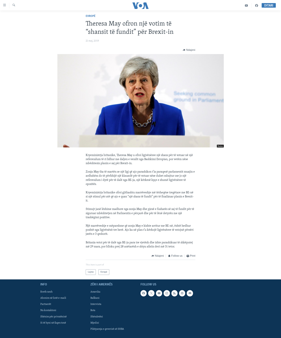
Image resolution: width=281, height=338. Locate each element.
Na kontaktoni (48, 310)
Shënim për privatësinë (53, 316)
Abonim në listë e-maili (53, 298)
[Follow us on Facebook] (143, 293)
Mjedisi (94, 323)
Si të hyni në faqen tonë (53, 323)
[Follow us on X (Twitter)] (151, 293)
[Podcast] (182, 293)
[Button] (189, 50)
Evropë (90, 16)
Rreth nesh (46, 292)
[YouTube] (246, 5)
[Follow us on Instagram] (167, 293)
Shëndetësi (96, 316)
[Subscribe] (190, 293)
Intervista (95, 304)
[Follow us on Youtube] (159, 293)
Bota (92, 310)
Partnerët (45, 304)
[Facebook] (257, 5)
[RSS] (174, 293)
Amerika (95, 292)
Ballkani (95, 298)
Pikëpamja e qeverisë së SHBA (107, 329)
